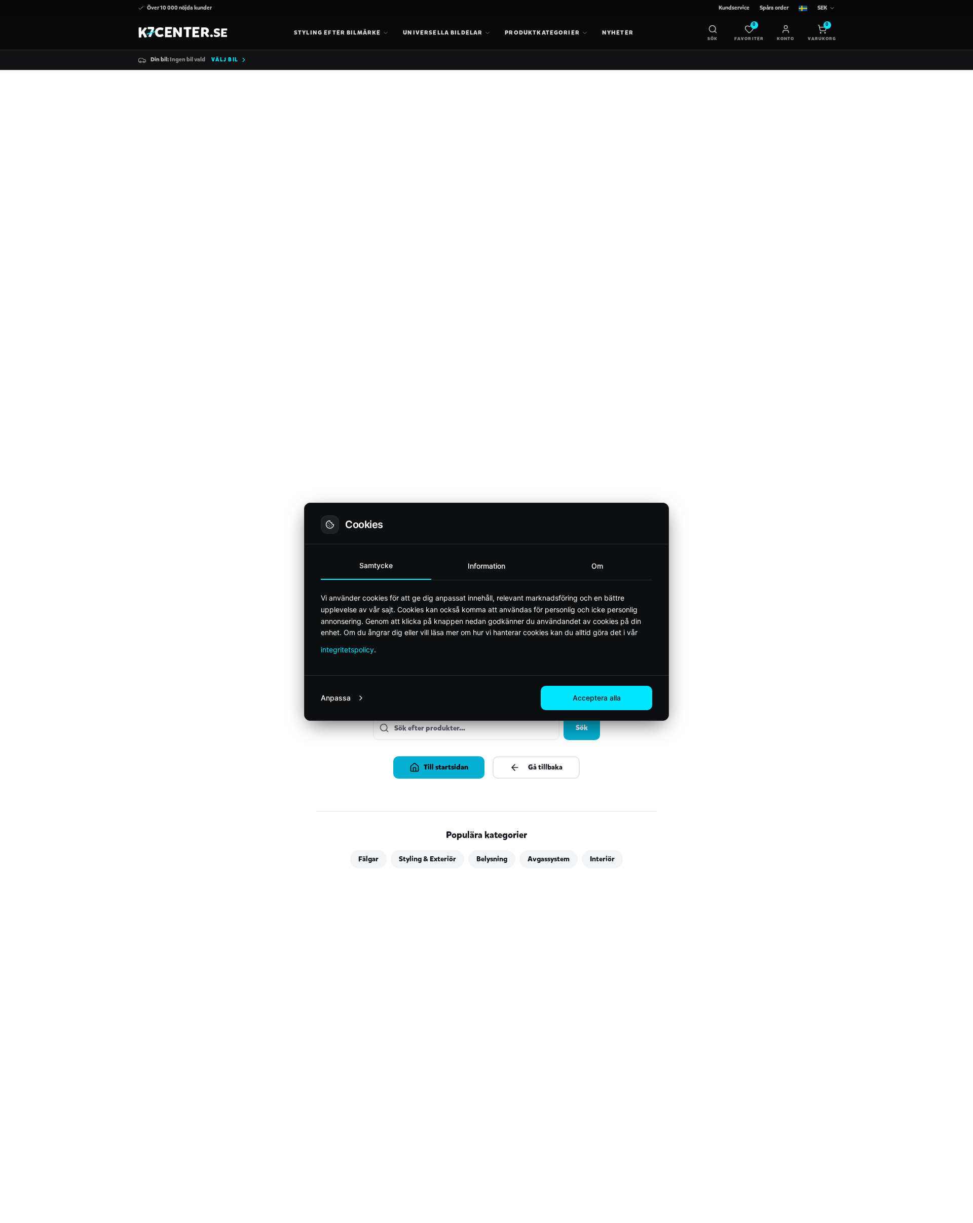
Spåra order (774, 8)
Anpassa (336, 697)
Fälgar (368, 859)
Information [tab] (486, 566)
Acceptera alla (597, 697)
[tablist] (486, 566)
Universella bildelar (442, 32)
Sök (582, 727)
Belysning (491, 859)
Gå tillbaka (545, 767)
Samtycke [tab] (376, 565)
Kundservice (734, 8)
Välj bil (224, 59)
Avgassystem (549, 859)
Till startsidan (446, 767)
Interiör (602, 859)
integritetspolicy (347, 649)
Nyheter (617, 32)
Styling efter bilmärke (337, 32)
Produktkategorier (542, 32)
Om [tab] (597, 566)
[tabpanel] (486, 623)
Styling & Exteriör (427, 859)
